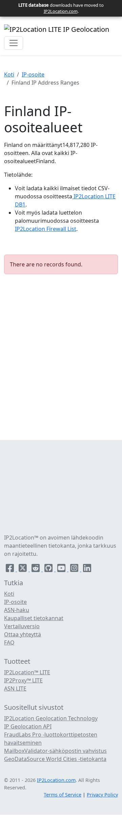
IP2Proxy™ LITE (23, 680)
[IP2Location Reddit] (36, 569)
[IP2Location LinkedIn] (87, 569)
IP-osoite (33, 74)
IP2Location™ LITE (27, 672)
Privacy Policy (102, 794)
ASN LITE (15, 688)
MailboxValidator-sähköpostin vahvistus (55, 751)
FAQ (9, 642)
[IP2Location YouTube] (62, 569)
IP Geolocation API (28, 726)
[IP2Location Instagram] (74, 569)
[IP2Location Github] (49, 569)
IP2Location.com (61, 11)
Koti (9, 74)
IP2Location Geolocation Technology (51, 718)
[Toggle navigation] (13, 43)
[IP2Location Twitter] (23, 569)
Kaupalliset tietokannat (33, 618)
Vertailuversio (22, 626)
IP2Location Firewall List (45, 229)
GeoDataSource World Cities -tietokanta (55, 759)
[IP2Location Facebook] (10, 569)
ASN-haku (16, 610)
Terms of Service (62, 794)
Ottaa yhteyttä (22, 634)
